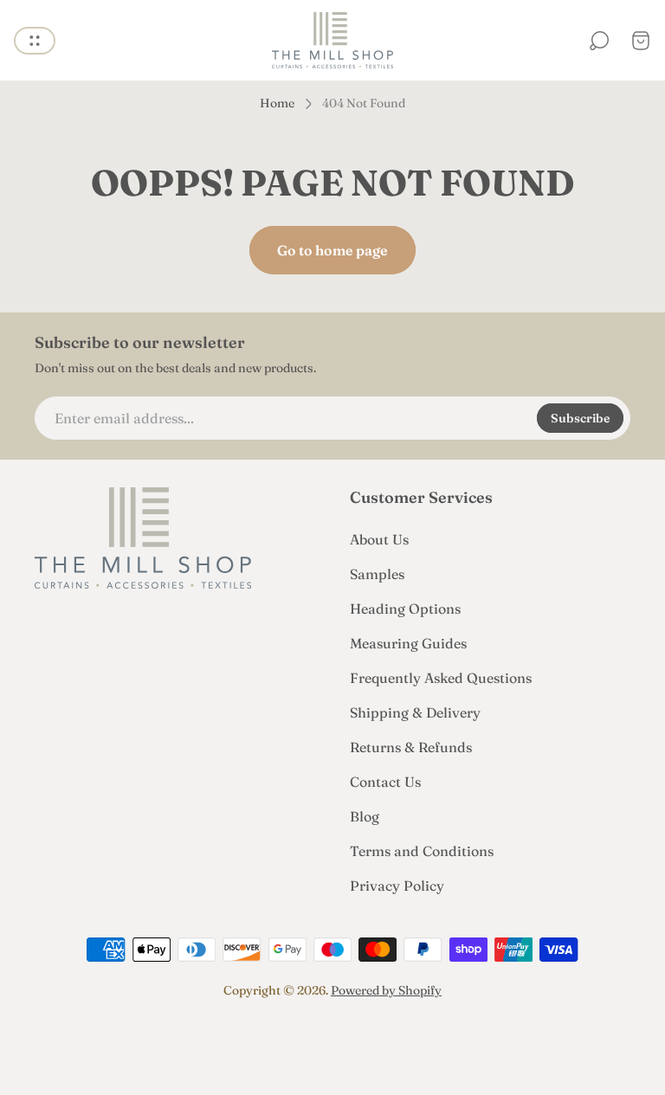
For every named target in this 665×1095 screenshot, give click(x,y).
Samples (377, 574)
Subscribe (580, 418)
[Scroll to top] (332, 1039)
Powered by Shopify (386, 990)
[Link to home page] (143, 538)
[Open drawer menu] (34, 41)
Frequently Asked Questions (441, 677)
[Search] (599, 41)
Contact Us (385, 781)
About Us (379, 539)
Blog (364, 816)
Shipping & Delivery (415, 712)
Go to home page (332, 250)
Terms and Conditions (422, 851)
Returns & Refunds (411, 747)
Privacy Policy (397, 885)
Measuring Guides (408, 643)
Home (277, 103)
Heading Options (405, 608)
